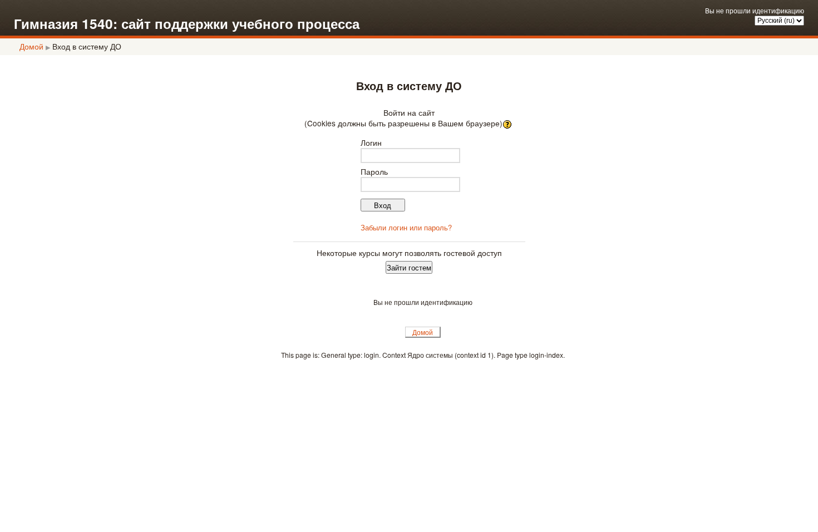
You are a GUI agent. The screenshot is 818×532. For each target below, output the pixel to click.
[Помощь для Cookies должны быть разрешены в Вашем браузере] (508, 123)
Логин (371, 142)
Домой (31, 46)
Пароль (374, 171)
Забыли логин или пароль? (406, 227)
